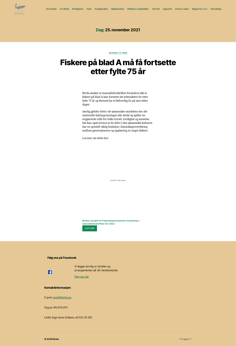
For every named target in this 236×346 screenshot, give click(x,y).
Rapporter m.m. (200, 9)
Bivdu (56, 339)
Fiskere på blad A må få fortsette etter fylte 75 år (118, 67)
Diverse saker (182, 9)
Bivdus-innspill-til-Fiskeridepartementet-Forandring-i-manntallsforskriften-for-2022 (111, 222)
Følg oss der (81, 276)
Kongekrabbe (101, 9)
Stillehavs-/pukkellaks (138, 9)
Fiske (89, 9)
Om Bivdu (64, 9)
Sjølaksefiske (117, 9)
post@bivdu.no (62, 297)
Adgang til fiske (118, 53)
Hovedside (51, 9)
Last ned (90, 228)
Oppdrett (167, 9)
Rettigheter (77, 9)
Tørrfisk (156, 9)
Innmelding (216, 9)
